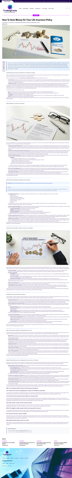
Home (20, 8)
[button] (4, 62)
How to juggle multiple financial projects (18, 183)
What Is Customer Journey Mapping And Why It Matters (20, 430)
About (4, 463)
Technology (38, 8)
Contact (7, 463)
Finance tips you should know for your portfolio (31, 183)
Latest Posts (7, 1)
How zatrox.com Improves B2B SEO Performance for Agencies (60, 443)
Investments (25, 8)
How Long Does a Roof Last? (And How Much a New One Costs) (45, 1)
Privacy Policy (12, 463)
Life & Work (44, 8)
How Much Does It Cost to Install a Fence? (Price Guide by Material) (17, 1)
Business (32, 8)
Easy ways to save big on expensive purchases (45, 183)
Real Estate (51, 8)
